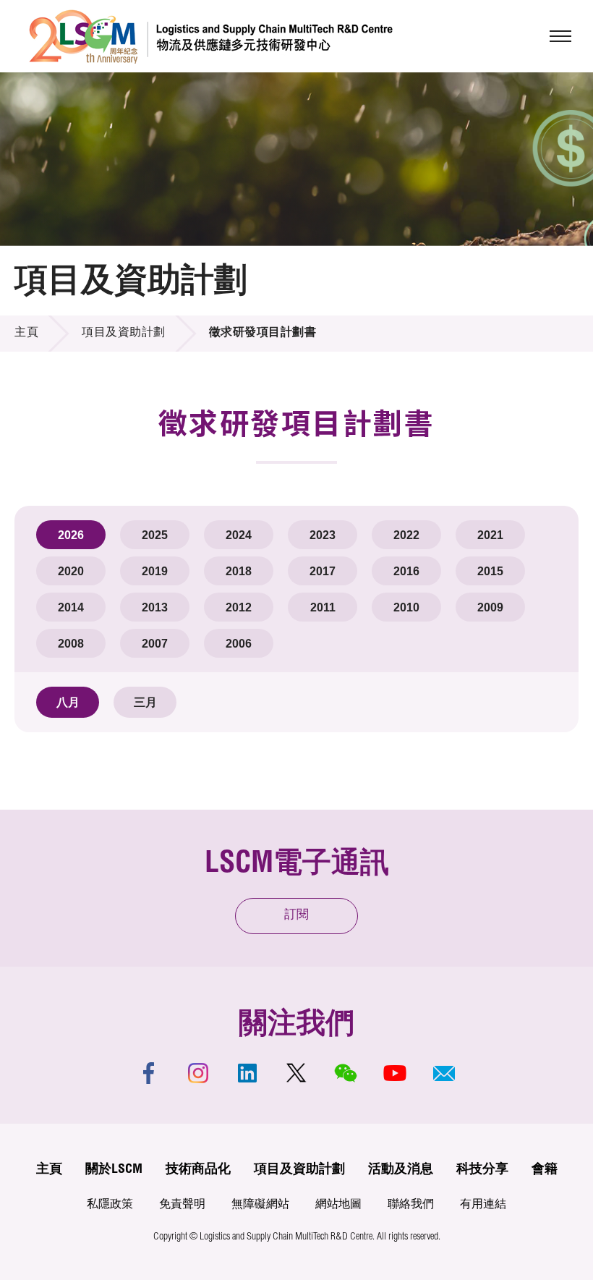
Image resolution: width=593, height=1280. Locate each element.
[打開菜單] (560, 36)
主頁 (26, 333)
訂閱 (296, 916)
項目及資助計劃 (124, 333)
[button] (444, 1073)
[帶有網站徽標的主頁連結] (211, 36)
